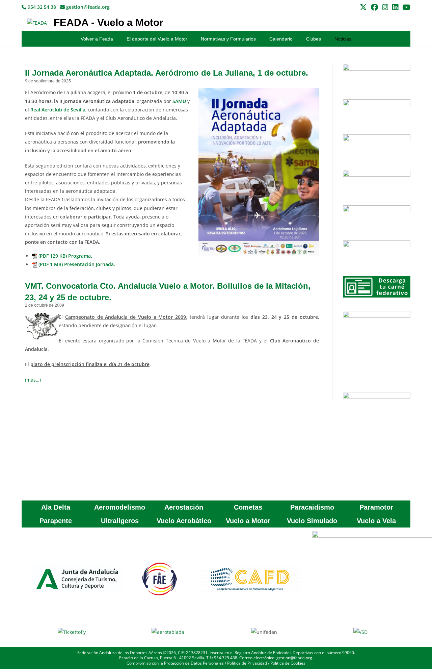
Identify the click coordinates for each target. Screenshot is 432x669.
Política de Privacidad (247, 663)
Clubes (313, 39)
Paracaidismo (312, 507)
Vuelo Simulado (312, 520)
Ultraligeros (120, 520)
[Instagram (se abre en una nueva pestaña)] (385, 7)
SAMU (179, 101)
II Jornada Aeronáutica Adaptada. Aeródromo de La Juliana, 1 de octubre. (166, 72)
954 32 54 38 (41, 7)
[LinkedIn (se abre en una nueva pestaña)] (395, 7)
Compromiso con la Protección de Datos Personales (175, 663)
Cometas (248, 507)
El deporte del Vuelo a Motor (157, 39)
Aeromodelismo (119, 507)
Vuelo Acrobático (184, 520)
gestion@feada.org (87, 7)
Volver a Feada (97, 39)
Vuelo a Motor (248, 520)
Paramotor (376, 507)
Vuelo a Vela (376, 520)
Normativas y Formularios (228, 39)
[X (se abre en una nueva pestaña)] (363, 7)
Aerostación (183, 507)
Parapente (55, 520)
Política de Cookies (287, 663)
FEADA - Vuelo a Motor (108, 22)
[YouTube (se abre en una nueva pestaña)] (405, 7)
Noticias (342, 39)
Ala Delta (55, 507)
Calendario (281, 39)
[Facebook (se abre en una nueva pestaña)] (374, 7)
